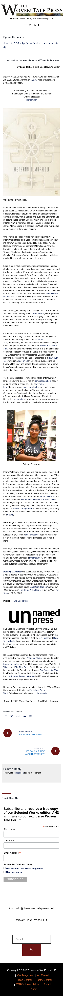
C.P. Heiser (44, 638)
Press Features (34, 43)
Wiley (5, 667)
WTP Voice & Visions (28, 984)
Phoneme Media (34, 658)
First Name (9, 829)
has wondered (19, 399)
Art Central (43, 975)
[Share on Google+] (18, 716)
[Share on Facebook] (6, 716)
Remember (31, 100)
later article (23, 361)
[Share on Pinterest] (30, 716)
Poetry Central (44, 979)
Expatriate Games (38, 587)
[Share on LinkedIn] (24, 716)
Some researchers (42, 381)
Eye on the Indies (13, 37)
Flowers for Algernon (22, 508)
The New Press (22, 667)
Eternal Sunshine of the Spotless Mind (38, 499)
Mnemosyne (38, 313)
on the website (40, 693)
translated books (10, 664)
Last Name (9, 840)
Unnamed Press (21, 601)
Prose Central (24, 979)
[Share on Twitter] (11, 716)
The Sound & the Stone (30, 590)
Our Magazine (25, 975)
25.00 (34, 80)
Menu (33, 25)
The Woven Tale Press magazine (24, 868)
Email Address (12, 852)
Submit (48, 984)
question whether (31, 387)
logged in (19, 773)
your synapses (31, 535)
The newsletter (14, 872)
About (34, 989)
